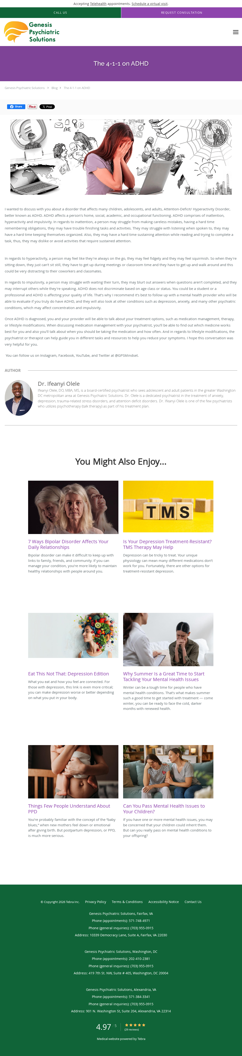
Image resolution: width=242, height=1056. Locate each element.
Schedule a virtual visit (150, 3)
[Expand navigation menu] (235, 32)
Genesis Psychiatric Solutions (25, 88)
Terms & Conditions (127, 901)
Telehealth (98, 3)
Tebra (141, 1039)
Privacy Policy (95, 901)
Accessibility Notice (163, 901)
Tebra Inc (72, 902)
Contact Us (193, 901)
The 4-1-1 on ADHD (77, 88)
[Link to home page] (30, 32)
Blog (55, 88)
